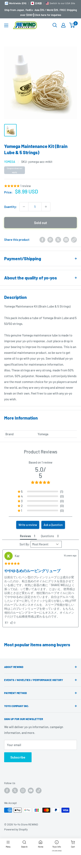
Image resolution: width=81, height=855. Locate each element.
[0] (72, 25)
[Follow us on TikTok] (39, 790)
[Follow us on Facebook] (7, 790)
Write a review (27, 525)
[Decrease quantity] (24, 206)
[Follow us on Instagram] (23, 790)
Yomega (9, 161)
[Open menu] (6, 25)
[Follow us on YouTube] (31, 790)
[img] (12, 563)
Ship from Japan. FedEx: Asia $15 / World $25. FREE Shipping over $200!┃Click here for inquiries (40, 12)
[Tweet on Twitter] (58, 239)
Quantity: (10, 207)
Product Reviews (40, 451)
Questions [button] (47, 536)
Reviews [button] (25, 536)
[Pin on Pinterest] (50, 239)
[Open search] (55, 25)
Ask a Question (53, 525)
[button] (6, 622)
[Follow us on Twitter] (15, 790)
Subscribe (17, 757)
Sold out (40, 223)
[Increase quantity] (46, 206)
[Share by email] (66, 239)
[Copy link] (74, 239)
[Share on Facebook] (42, 239)
